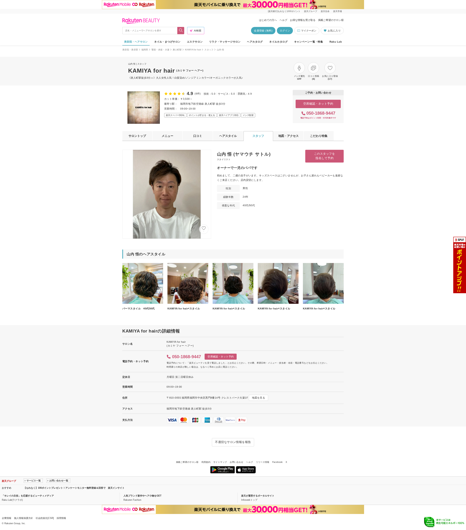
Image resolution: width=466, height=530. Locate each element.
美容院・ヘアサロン (136, 41)
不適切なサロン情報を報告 (233, 442)
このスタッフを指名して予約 (324, 156)
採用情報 (61, 518)
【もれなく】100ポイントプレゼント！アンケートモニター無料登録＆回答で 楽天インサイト (74, 488)
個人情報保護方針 (23, 518)
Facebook (277, 462)
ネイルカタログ (278, 41)
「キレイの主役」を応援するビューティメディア (28, 495)
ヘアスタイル (228, 135)
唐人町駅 (177, 49)
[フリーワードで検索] (180, 30)
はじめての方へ (268, 20)
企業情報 (6, 518)
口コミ (197, 135)
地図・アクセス (288, 135)
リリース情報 (262, 462)
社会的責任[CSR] (45, 518)
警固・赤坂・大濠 (160, 49)
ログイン (285, 30)
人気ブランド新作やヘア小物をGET (142, 495)
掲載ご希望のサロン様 (331, 20)
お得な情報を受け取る (302, 20)
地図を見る (258, 397)
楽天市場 (337, 11)
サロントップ (137, 135)
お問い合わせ (236, 462)
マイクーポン (308, 30)
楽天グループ (310, 11)
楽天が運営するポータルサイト (257, 495)
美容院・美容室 (130, 49)
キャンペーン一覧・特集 (308, 41)
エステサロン (195, 41)
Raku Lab (335, 41)
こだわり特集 (318, 135)
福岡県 (144, 49)
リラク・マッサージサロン (225, 41)
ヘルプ (283, 20)
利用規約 (206, 462)
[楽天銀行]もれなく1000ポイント (284, 11)
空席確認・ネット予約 (318, 103)
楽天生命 (325, 11)
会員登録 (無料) (263, 30)
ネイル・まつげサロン (167, 41)
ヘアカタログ (255, 41)
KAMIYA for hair (193, 49)
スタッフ (208, 49)
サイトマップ (220, 462)
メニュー (167, 135)
